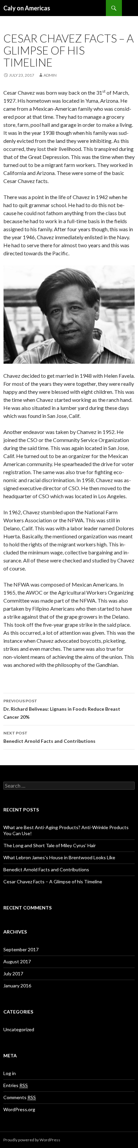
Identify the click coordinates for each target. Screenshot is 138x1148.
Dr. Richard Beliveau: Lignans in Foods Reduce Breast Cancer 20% (61, 709)
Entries (15, 1085)
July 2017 (13, 973)
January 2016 (17, 985)
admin (50, 75)
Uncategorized (18, 1029)
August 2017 (17, 961)
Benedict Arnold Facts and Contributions (49, 737)
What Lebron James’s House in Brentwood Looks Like (59, 857)
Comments (19, 1097)
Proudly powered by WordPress (31, 1139)
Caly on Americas (26, 8)
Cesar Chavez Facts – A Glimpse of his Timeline (52, 881)
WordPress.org (19, 1109)
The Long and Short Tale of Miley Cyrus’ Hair (49, 845)
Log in (9, 1073)
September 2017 (21, 949)
